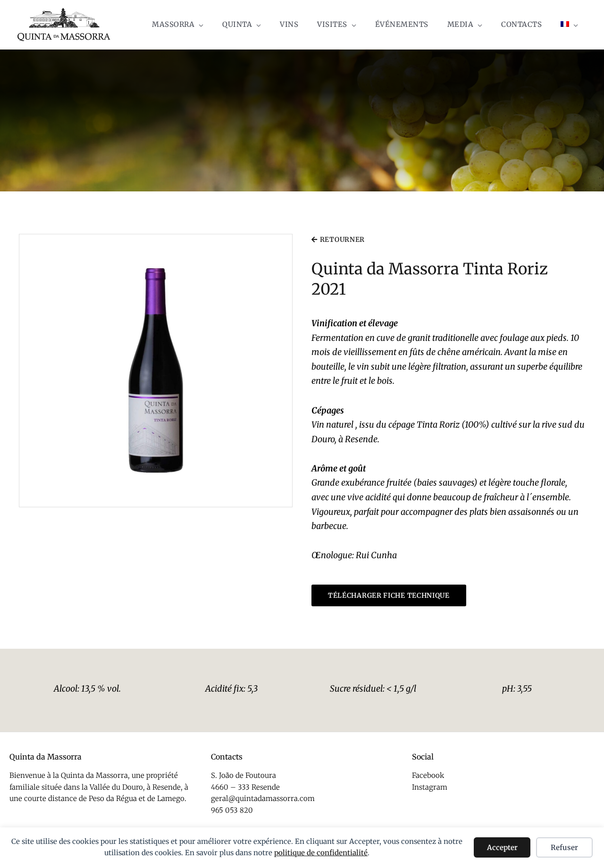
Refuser (564, 847)
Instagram (429, 787)
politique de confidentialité (321, 852)
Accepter (502, 847)
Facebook (428, 775)
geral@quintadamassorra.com (263, 798)
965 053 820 (232, 810)
